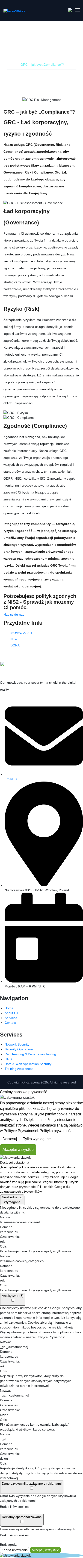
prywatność (27, 1187)
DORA (15, 645)
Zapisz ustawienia (15, 1550)
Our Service (46, 60)
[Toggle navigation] (77, 10)
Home (28, 60)
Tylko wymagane (37, 1139)
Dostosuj (10, 1139)
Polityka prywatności (56, 1131)
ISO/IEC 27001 (21, 633)
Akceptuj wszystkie (18, 1149)
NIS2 (14, 639)
